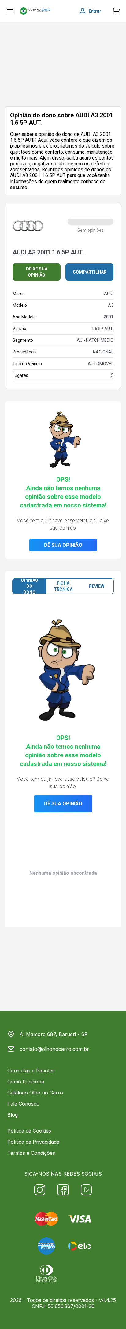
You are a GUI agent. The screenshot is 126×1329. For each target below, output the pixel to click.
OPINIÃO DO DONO (29, 586)
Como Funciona (25, 1082)
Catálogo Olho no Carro (35, 1093)
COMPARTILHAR (89, 272)
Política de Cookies (29, 1131)
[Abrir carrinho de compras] (116, 11)
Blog (12, 1115)
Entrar (95, 11)
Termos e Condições (31, 1153)
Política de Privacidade (33, 1142)
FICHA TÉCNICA (63, 586)
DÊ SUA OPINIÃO (63, 545)
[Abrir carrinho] (10, 11)
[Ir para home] (35, 11)
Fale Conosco (23, 1104)
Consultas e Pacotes (31, 1070)
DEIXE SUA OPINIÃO (36, 272)
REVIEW (96, 586)
